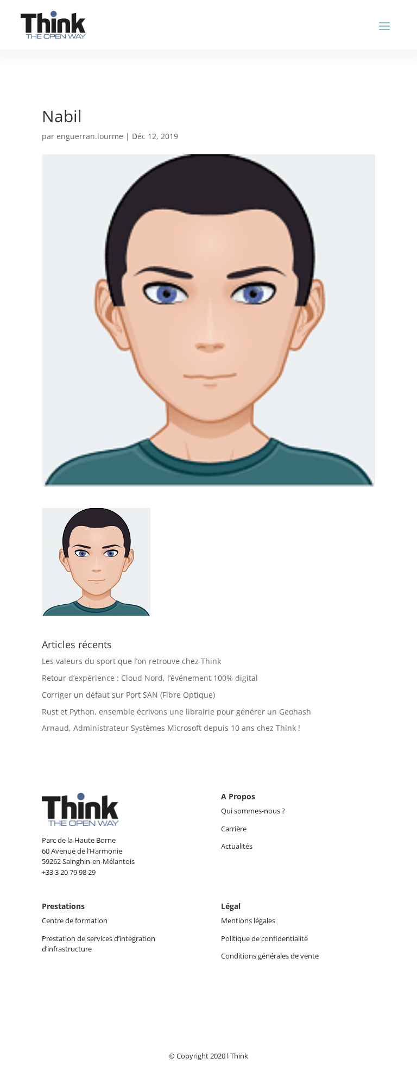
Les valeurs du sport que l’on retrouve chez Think (131, 661)
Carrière (234, 829)
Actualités (236, 846)
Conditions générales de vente (270, 956)
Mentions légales (248, 920)
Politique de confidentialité (264, 938)
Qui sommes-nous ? (254, 811)
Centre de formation (75, 920)
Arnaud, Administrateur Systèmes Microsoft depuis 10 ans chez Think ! (171, 728)
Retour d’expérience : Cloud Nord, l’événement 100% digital (150, 678)
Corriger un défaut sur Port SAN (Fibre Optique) (128, 695)
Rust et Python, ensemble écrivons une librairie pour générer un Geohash (176, 711)
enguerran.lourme (89, 136)
